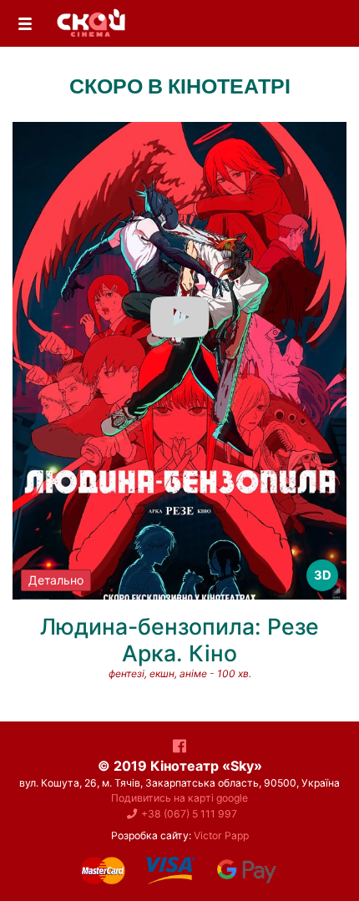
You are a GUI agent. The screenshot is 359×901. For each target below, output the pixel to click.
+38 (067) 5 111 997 (189, 813)
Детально (55, 580)
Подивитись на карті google (179, 798)
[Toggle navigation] (25, 23)
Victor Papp (221, 835)
